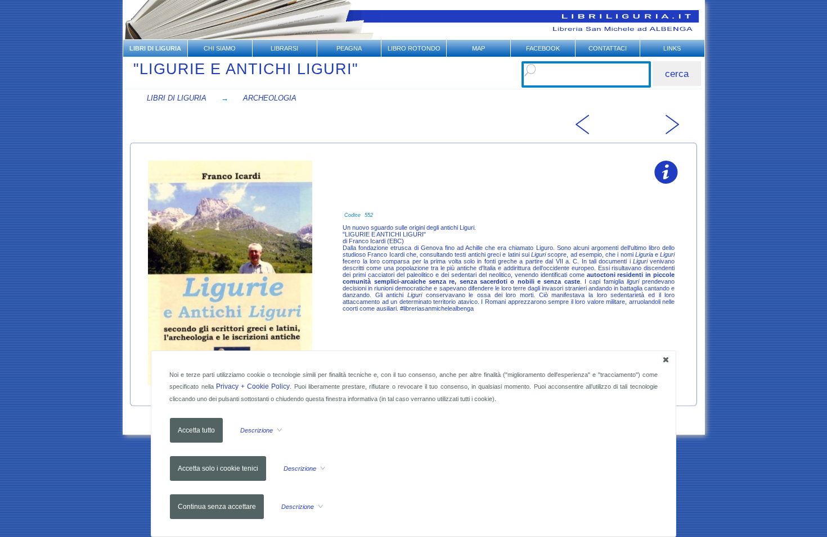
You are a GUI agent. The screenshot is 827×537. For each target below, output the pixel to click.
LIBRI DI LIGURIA (176, 98)
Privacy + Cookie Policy (253, 386)
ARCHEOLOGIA (269, 98)
